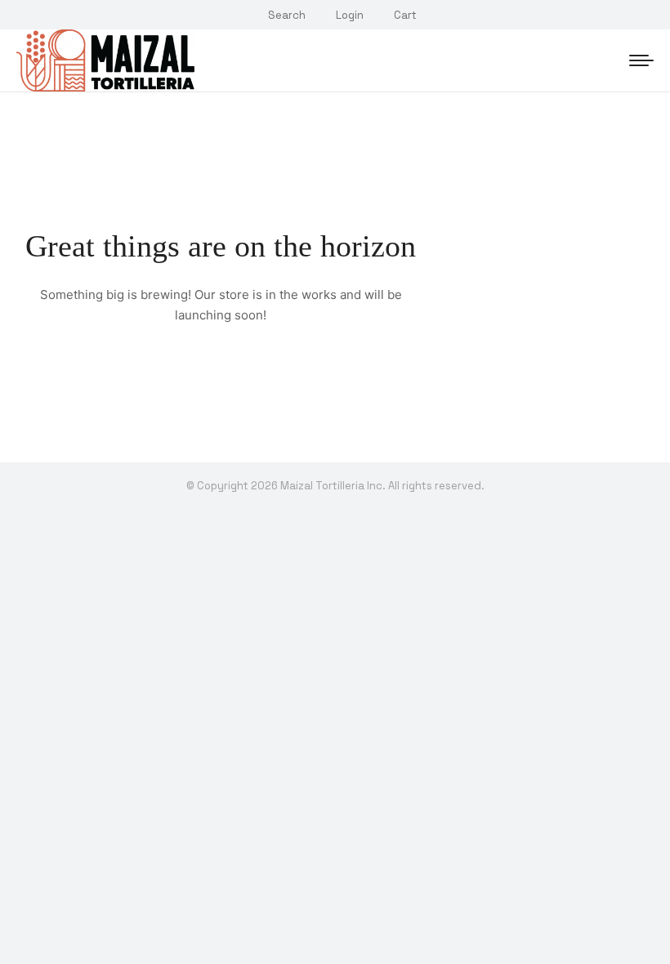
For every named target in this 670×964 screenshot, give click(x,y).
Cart (405, 15)
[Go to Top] (645, 939)
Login (350, 15)
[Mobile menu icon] (641, 60)
